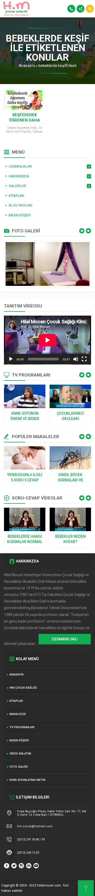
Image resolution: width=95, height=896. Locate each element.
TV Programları (22, 727)
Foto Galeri (19, 766)
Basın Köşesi (19, 740)
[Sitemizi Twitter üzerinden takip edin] (14, 865)
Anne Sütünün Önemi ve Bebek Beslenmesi (24, 416)
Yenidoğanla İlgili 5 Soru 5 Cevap (24, 477)
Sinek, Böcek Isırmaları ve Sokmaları (70, 478)
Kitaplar (16, 701)
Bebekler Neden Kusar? (70, 539)
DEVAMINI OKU (65, 639)
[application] (47, 340)
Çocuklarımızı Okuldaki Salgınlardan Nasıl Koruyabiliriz (70, 416)
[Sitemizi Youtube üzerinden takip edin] (36, 865)
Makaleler (18, 714)
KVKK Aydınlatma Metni (27, 780)
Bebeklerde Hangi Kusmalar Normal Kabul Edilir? (24, 539)
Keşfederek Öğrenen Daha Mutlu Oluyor (24, 120)
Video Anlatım (20, 753)
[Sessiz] (75, 359)
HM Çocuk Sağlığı (23, 687)
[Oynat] (10, 359)
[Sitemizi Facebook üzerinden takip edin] (6, 865)
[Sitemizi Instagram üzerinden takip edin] (21, 865)
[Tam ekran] (84, 359)
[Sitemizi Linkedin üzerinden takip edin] (28, 865)
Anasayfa (27, 65)
